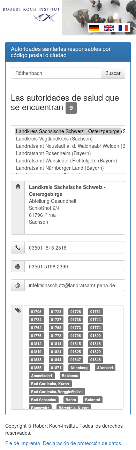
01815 (75, 343)
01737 (56, 319)
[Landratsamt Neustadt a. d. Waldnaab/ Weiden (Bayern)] (68, 146)
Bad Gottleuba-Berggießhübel (57, 391)
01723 (56, 311)
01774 (95, 327)
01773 (75, 327)
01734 (36, 319)
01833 (36, 359)
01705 (36, 311)
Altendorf (105, 367)
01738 (75, 319)
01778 (56, 335)
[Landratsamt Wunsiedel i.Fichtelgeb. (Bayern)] (68, 160)
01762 (36, 327)
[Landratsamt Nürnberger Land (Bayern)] (68, 167)
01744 (95, 319)
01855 (36, 367)
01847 (75, 359)
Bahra (71, 399)
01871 (56, 367)
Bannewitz (40, 407)
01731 (95, 311)
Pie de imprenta (22, 443)
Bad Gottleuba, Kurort (50, 383)
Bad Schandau (43, 399)
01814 (56, 343)
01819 (36, 351)
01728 (75, 311)
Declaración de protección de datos (82, 443)
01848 (95, 359)
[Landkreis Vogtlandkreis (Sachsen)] (68, 138)
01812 (36, 343)
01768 (56, 327)
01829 (95, 351)
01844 (56, 359)
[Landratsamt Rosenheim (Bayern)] (68, 153)
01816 (95, 343)
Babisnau (70, 375)
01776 (36, 335)
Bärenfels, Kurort (74, 407)
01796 (75, 335)
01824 (56, 351)
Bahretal (92, 399)
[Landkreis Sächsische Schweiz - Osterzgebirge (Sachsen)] (68, 131)
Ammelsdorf (41, 375)
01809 (95, 335)
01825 (75, 351)
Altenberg (79, 367)
